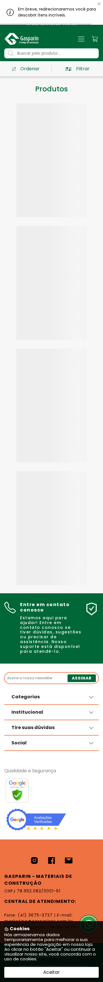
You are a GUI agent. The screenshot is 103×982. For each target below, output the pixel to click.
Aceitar (51, 972)
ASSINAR (82, 678)
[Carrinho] (95, 38)
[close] (99, 3)
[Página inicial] (21, 38)
